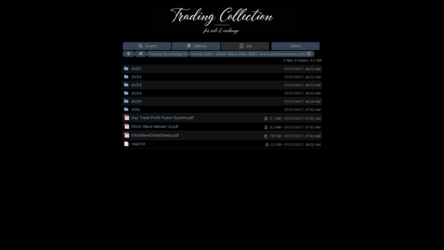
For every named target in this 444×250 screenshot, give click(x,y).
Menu (153, 68)
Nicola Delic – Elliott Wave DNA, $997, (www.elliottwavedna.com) (248, 53)
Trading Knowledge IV (168, 53)
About (295, 46)
